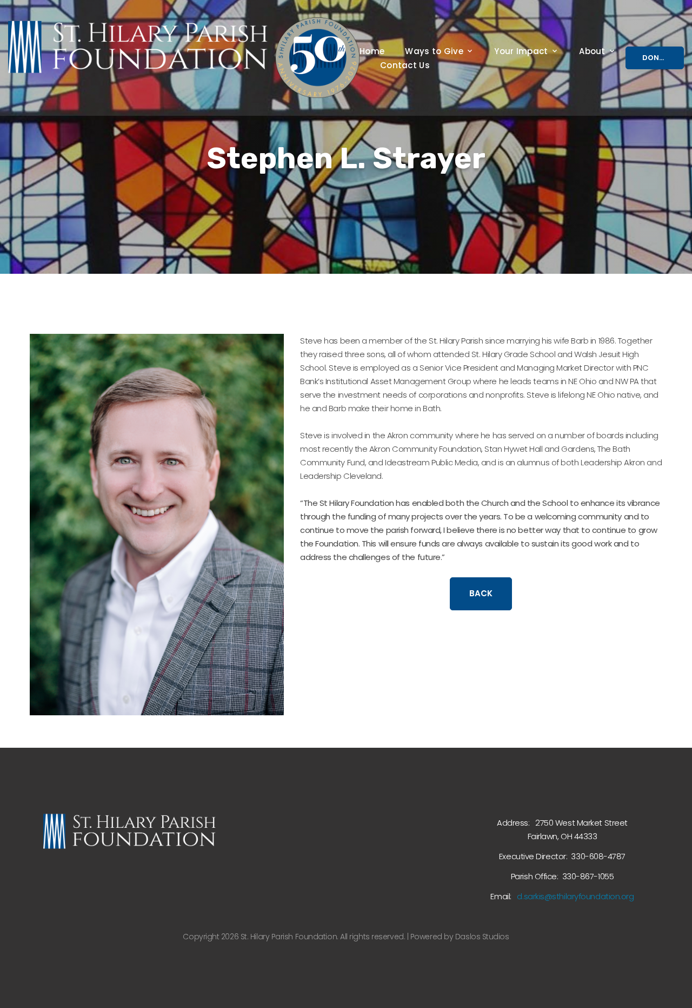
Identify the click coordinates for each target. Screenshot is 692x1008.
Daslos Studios (482, 936)
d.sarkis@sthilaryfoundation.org (575, 896)
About (592, 51)
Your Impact (521, 51)
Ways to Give (434, 51)
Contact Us (405, 65)
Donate (657, 57)
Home (372, 51)
